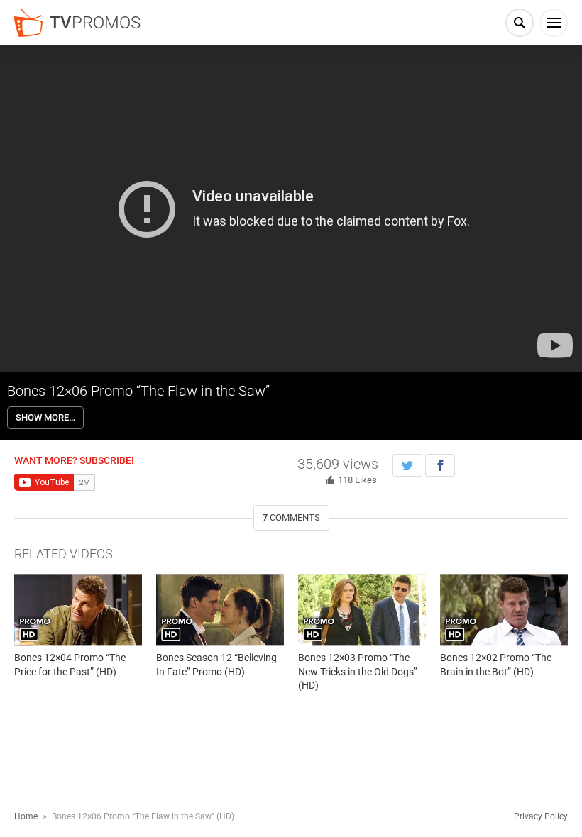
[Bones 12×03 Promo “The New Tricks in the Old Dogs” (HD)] (362, 609)
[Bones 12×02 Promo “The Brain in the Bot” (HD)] (504, 609)
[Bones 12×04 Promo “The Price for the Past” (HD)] (78, 609)
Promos (95, 23)
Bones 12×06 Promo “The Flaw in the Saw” (138, 390)
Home (26, 816)
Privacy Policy (541, 816)
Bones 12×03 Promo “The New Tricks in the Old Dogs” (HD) (357, 671)
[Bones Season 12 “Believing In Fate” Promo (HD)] (220, 609)
